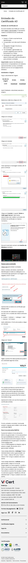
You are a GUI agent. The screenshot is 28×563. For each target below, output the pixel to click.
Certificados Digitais (7, 524)
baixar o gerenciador (11, 30)
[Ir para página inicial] (14, 482)
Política (7, 442)
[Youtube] (16, 512)
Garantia (3, 560)
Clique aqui (4, 267)
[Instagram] (9, 512)
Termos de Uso (15, 560)
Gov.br (9, 425)
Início (5, 11)
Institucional (5, 520)
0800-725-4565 (16, 495)
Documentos (5, 533)
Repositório (9, 560)
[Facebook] (12, 512)
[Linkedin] (19, 512)
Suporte (3, 528)
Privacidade (23, 560)
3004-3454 (22, 492)
